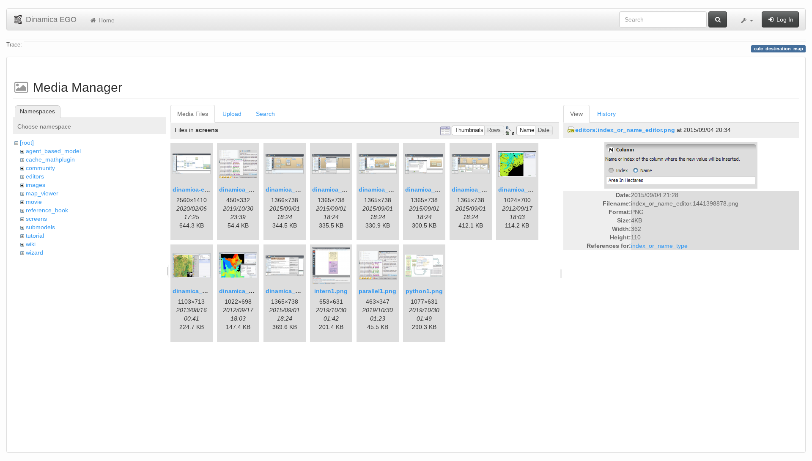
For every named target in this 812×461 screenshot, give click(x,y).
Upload (231, 113)
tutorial (35, 235)
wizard (34, 252)
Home (106, 20)
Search (265, 113)
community (40, 168)
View (576, 113)
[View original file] (680, 165)
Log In (784, 19)
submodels (40, 227)
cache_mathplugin (50, 159)
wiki (31, 244)
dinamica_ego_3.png (296, 189)
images (35, 184)
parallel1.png (377, 291)
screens (36, 218)
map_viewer (42, 193)
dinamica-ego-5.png (201, 189)
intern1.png (331, 291)
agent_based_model (53, 151)
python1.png (424, 291)
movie (34, 201)
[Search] (717, 19)
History (606, 113)
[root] (27, 142)
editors (35, 176)
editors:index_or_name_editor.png (625, 129)
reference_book (47, 210)
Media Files (192, 113)
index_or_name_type (659, 245)
